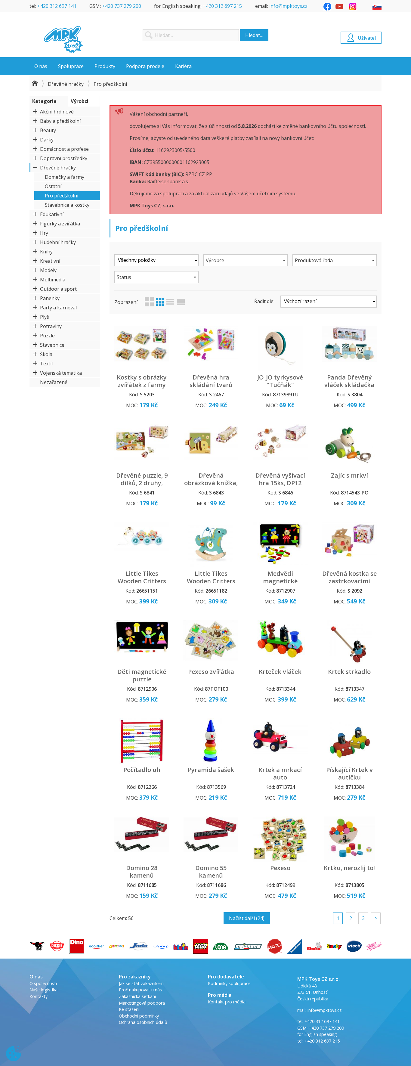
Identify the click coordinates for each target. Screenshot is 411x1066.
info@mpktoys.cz (288, 6)
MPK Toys (63, 39)
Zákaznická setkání (137, 996)
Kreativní (50, 261)
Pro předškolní (61, 195)
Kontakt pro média (227, 1002)
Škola (46, 354)
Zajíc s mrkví (349, 475)
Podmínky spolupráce (229, 983)
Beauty (48, 130)
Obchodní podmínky (139, 1016)
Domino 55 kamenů (211, 871)
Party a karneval (58, 307)
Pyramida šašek (211, 770)
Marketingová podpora (142, 1003)
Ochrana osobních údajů (143, 1022)
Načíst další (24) (246, 918)
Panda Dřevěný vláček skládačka (349, 381)
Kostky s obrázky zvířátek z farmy (142, 381)
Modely (48, 270)
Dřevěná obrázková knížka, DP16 (211, 482)
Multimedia (52, 279)
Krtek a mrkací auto (280, 773)
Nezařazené (53, 382)
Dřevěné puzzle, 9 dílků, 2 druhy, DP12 (142, 482)
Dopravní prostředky (63, 158)
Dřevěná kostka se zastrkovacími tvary (349, 581)
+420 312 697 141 (56, 6)
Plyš (44, 317)
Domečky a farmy (64, 177)
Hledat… (254, 35)
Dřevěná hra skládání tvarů (211, 381)
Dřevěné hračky (66, 84)
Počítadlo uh (141, 770)
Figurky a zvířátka (60, 223)
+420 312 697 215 (222, 6)
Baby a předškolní (60, 121)
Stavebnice (52, 345)
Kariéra (183, 66)
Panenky (50, 298)
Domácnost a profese (64, 149)
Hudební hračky (58, 242)
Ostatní (53, 186)
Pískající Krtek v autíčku (349, 773)
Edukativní (51, 214)
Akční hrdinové (57, 111)
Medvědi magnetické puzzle (280, 581)
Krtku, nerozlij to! (349, 868)
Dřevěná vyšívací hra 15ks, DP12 (280, 479)
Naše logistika (43, 990)
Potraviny (51, 326)
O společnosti (43, 983)
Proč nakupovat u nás (140, 990)
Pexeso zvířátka (211, 672)
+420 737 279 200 (121, 6)
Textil (46, 363)
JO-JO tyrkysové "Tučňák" (280, 381)
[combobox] (245, 260)
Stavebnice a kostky (67, 205)
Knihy (46, 251)
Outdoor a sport (58, 289)
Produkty (104, 66)
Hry (44, 233)
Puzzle (47, 335)
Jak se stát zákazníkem (141, 983)
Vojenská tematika (61, 373)
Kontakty (38, 996)
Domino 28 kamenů (141, 871)
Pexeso (280, 868)
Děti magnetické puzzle (141, 675)
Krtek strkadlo (349, 672)
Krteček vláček (280, 672)
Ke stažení (129, 1009)
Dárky (47, 139)
